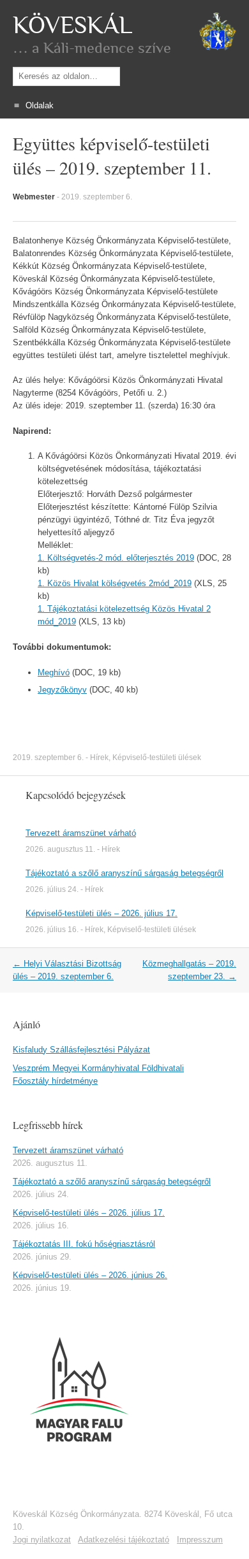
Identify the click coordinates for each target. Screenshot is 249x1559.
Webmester (34, 196)
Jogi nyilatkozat (42, 1539)
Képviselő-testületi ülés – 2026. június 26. (90, 1275)
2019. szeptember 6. (96, 196)
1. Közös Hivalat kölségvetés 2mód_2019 (115, 583)
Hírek (99, 757)
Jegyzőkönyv (62, 689)
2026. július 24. (52, 889)
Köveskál (72, 25)
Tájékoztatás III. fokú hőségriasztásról (84, 1244)
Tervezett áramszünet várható (81, 833)
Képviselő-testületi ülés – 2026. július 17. (101, 913)
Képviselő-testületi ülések (156, 757)
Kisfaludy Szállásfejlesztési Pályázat (81, 1049)
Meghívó (54, 672)
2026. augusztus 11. (60, 849)
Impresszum (200, 1539)
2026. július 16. (52, 929)
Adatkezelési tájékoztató (123, 1539)
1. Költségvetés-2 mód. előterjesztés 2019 (116, 558)
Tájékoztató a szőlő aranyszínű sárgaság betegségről (124, 873)
